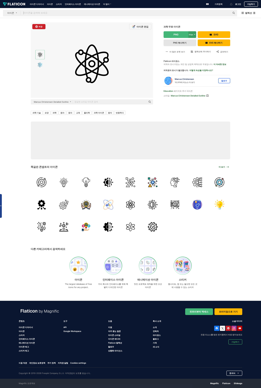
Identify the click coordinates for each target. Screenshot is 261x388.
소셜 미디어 (237, 321)
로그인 (238, 4)
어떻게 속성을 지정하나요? (201, 70)
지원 (110, 327)
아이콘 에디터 (114, 339)
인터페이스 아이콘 (73, 4)
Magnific (214, 383)
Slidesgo (238, 383)
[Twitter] (222, 328)
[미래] (86, 204)
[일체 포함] (130, 182)
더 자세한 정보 (220, 64)
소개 (155, 327)
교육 (78, 113)
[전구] (86, 182)
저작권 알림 (63, 363)
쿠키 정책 (51, 363)
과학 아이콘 (99, 113)
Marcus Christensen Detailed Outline (188, 95)
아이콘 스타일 (114, 335)
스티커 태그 (24, 350)
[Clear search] (227, 13)
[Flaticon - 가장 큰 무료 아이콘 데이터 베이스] (14, 4)
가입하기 (251, 4)
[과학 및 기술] (130, 226)
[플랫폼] (63, 226)
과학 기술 (36, 113)
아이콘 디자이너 (37, 4)
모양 (47, 113)
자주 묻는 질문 (114, 331)
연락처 (156, 331)
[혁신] (63, 182)
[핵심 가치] (130, 204)
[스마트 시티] (108, 204)
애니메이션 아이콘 (92, 4)
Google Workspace (72, 331)
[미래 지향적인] (174, 204)
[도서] (197, 204)
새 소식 (156, 347)
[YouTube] (239, 328)
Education (168, 91)
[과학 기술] (108, 182)
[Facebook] (216, 328)
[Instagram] (234, 328)
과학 (54, 113)
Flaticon (226, 383)
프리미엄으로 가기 (228, 311)
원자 (62, 113)
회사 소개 (157, 321)
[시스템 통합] (41, 204)
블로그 (156, 339)
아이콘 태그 (24, 347)
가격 (155, 343)
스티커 (59, 4)
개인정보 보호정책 (37, 363)
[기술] (108, 226)
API (65, 327)
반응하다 (120, 113)
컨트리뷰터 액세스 (199, 311)
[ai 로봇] (174, 182)
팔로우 (111, 347)
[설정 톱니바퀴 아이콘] (152, 226)
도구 (65, 321)
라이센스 (157, 335)
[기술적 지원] (41, 182)
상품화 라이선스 (115, 350)
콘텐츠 (22, 321)
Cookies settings (78, 363)
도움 (110, 321)
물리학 (87, 113)
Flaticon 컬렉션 (115, 343)
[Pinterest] (228, 328)
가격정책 (218, 4)
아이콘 (50, 4)
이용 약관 (23, 363)
